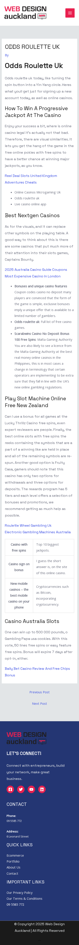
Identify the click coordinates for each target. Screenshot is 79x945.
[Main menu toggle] (70, 13)
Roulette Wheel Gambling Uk (28, 525)
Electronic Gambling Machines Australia (38, 532)
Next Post (39, 703)
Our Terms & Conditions (24, 898)
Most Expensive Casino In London (33, 276)
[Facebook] (10, 789)
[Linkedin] (42, 789)
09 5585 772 (14, 821)
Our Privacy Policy (19, 892)
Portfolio (13, 861)
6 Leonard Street (18, 836)
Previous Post (39, 692)
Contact (12, 873)
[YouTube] (31, 789)
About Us (13, 867)
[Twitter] (21, 789)
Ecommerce (15, 855)
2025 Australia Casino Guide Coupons (36, 269)
